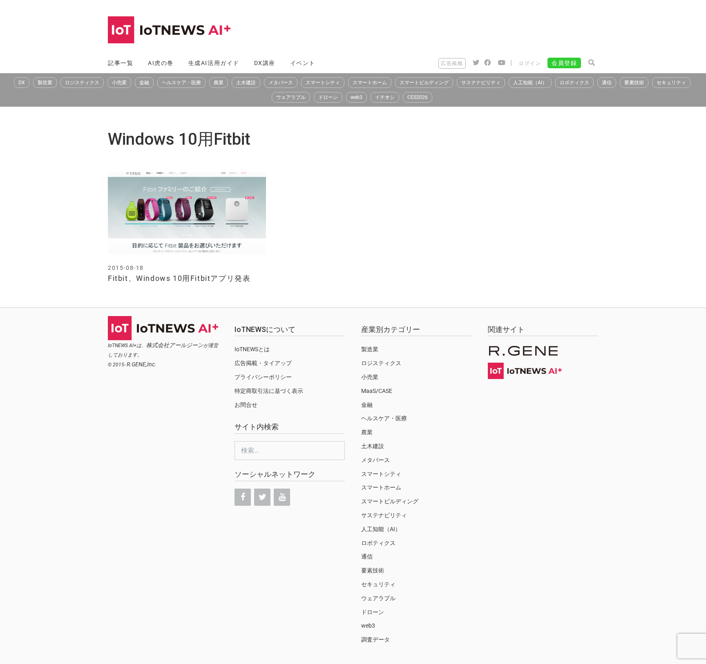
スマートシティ (323, 82)
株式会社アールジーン (174, 345)
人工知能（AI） (530, 82)
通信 (607, 82)
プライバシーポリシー (263, 377)
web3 (356, 97)
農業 (218, 82)
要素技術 (634, 82)
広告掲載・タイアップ (263, 363)
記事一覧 (120, 63)
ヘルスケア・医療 (181, 82)
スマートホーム (370, 82)
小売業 (119, 82)
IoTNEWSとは (252, 349)
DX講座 (264, 63)
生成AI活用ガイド (213, 63)
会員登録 (564, 63)
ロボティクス (574, 82)
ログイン (530, 63)
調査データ (375, 639)
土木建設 (246, 82)
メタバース (280, 82)
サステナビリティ (480, 82)
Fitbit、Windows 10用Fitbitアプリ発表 (179, 278)
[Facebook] (243, 497)
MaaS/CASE (376, 391)
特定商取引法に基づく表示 (269, 391)
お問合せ (246, 405)
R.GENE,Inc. (141, 364)
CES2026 (417, 97)
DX (21, 82)
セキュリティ (671, 82)
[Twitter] (262, 497)
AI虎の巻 (161, 63)
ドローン (328, 97)
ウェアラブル (291, 97)
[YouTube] (282, 497)
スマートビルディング (424, 82)
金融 (144, 82)
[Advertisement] (449, 30)
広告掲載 (452, 63)
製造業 (45, 82)
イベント (302, 63)
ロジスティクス (82, 82)
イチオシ (385, 97)
